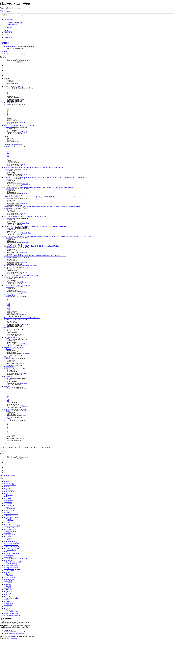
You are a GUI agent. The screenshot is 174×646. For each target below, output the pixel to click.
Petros (8, 296)
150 (8, 310)
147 (8, 305)
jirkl (23, 99)
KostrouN (25, 324)
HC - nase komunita (10, 102)
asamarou (9, 169)
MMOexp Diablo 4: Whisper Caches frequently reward (21, 275)
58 (8, 401)
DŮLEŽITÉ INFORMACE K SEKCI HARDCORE (19, 125)
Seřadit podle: (24, 447)
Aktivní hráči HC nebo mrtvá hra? (14, 347)
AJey (7, 104)
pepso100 (25, 383)
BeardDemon (10, 287)
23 (8, 159)
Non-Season (8, 376)
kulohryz (24, 122)
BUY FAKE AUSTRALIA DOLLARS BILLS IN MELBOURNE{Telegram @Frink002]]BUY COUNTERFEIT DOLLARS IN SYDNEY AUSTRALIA (49, 236)
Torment (6, 327)
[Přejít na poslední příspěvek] (25, 99)
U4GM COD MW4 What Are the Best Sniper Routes (20, 265)
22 (8, 158)
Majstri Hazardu (9, 367)
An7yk (8, 420)
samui (24, 292)
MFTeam (8, 319)
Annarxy (8, 378)
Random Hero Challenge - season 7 (15, 409)
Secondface (26, 354)
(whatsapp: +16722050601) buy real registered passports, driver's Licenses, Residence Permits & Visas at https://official (42, 207)
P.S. (7, 329)
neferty (8, 388)
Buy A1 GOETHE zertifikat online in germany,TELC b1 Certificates (25, 216)
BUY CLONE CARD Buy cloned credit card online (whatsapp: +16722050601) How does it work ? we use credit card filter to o (44, 197)
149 (8, 308)
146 (8, 303)
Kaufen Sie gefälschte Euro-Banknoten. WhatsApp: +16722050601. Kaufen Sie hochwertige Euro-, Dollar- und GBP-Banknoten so (45, 177)
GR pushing (7, 357)
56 (8, 398)
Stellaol (8, 277)
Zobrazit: (4, 447)
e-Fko (7, 368)
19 (8, 153)
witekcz (8, 88)
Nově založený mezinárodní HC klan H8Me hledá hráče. (22, 318)
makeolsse (9, 218)
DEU (7, 358)
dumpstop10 (10, 189)
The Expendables (9, 295)
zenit (7, 146)
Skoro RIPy (7, 419)
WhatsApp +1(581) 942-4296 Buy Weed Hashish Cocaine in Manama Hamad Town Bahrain (33, 167)
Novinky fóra (33, 88)
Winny (24, 314)
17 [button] (4, 73)
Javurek (8, 127)
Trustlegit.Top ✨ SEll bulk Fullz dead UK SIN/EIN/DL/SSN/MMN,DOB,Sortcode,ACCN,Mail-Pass (35, 226)
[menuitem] (14, 23)
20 (8, 154)
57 (8, 399)
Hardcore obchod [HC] (11, 46)
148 (8, 306)
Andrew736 (9, 267)
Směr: (42, 447)
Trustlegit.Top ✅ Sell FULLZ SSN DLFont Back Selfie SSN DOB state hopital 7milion (31, 246)
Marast (8, 411)
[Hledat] (21, 15)
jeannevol (9, 179)
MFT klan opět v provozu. (12, 337)
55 (8, 396)
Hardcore (4, 43)
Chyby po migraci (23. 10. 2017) (14, 86)
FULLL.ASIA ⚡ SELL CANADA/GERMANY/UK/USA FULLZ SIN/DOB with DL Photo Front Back (35, 256)
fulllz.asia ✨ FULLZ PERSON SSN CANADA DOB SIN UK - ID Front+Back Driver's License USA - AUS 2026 (39, 187)
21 (8, 156)
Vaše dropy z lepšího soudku (13, 144)
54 (8, 394)
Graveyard (7, 386)
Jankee (24, 164)
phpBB (10, 636)
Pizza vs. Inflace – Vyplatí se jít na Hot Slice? (18, 285)
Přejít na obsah (5, 11)
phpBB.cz (14, 638)
